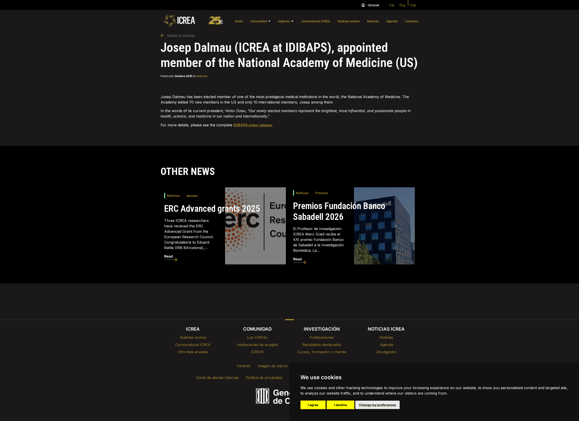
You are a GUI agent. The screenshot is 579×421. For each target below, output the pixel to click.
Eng (402, 5)
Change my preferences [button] (377, 405)
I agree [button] (313, 405)
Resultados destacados (321, 344)
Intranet (373, 5)
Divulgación (386, 352)
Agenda (392, 21)
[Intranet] (363, 5)
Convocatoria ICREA (315, 21)
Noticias (373, 21)
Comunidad (258, 21)
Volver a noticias (181, 35)
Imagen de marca (272, 366)
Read (168, 256)
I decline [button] (340, 405)
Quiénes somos (348, 21)
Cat (391, 5)
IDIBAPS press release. (253, 125)
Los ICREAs (257, 337)
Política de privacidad (264, 377)
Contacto (411, 21)
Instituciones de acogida (257, 344)
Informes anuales (193, 352)
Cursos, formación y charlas (321, 352)
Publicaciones (322, 337)
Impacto (284, 21)
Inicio (239, 21)
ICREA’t (257, 352)
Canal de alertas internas (217, 377)
